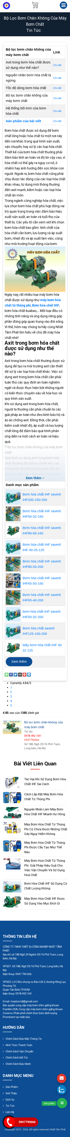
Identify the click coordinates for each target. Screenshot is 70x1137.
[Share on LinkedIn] (29, 674)
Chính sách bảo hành (18, 1063)
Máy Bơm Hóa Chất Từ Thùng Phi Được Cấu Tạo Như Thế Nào (44, 847)
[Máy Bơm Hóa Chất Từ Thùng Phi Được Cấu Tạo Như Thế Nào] (12, 845)
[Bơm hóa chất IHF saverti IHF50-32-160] (13, 513)
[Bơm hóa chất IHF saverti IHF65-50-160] (13, 580)
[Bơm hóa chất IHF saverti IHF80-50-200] (13, 564)
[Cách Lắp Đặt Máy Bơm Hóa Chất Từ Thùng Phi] (12, 797)
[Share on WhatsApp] (6, 674)
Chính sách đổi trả (17, 1057)
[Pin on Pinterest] (24, 674)
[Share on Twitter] (15, 674)
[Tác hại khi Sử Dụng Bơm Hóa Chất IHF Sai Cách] (12, 782)
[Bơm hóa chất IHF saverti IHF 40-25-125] (13, 547)
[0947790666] (61, 1089)
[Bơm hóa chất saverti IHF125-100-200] (13, 631)
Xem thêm (19, 661)
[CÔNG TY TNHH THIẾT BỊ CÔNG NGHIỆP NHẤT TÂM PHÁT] (6, 5)
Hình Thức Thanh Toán (19, 1045)
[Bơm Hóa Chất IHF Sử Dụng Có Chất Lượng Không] (12, 886)
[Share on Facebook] (11, 674)
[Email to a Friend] (20, 674)
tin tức (33, 30)
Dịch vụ (10, 1099)
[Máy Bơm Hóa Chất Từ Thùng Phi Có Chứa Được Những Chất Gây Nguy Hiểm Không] (12, 827)
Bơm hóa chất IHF (45, 305)
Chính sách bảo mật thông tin (24, 1038)
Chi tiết (57, 65)
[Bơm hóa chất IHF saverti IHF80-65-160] (13, 530)
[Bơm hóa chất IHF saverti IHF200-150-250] (13, 497)
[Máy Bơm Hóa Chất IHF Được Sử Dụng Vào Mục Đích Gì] (12, 901)
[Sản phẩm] (62, 1103)
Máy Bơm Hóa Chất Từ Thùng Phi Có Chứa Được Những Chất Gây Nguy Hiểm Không (45, 829)
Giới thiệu (11, 1093)
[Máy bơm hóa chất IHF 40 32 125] (13, 647)
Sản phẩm (12, 1086)
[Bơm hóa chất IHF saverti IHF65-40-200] (13, 597)
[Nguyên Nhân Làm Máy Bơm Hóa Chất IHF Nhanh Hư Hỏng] (12, 812)
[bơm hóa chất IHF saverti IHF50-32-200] (13, 614)
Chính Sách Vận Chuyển (19, 1051)
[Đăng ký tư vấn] (61, 1078)
